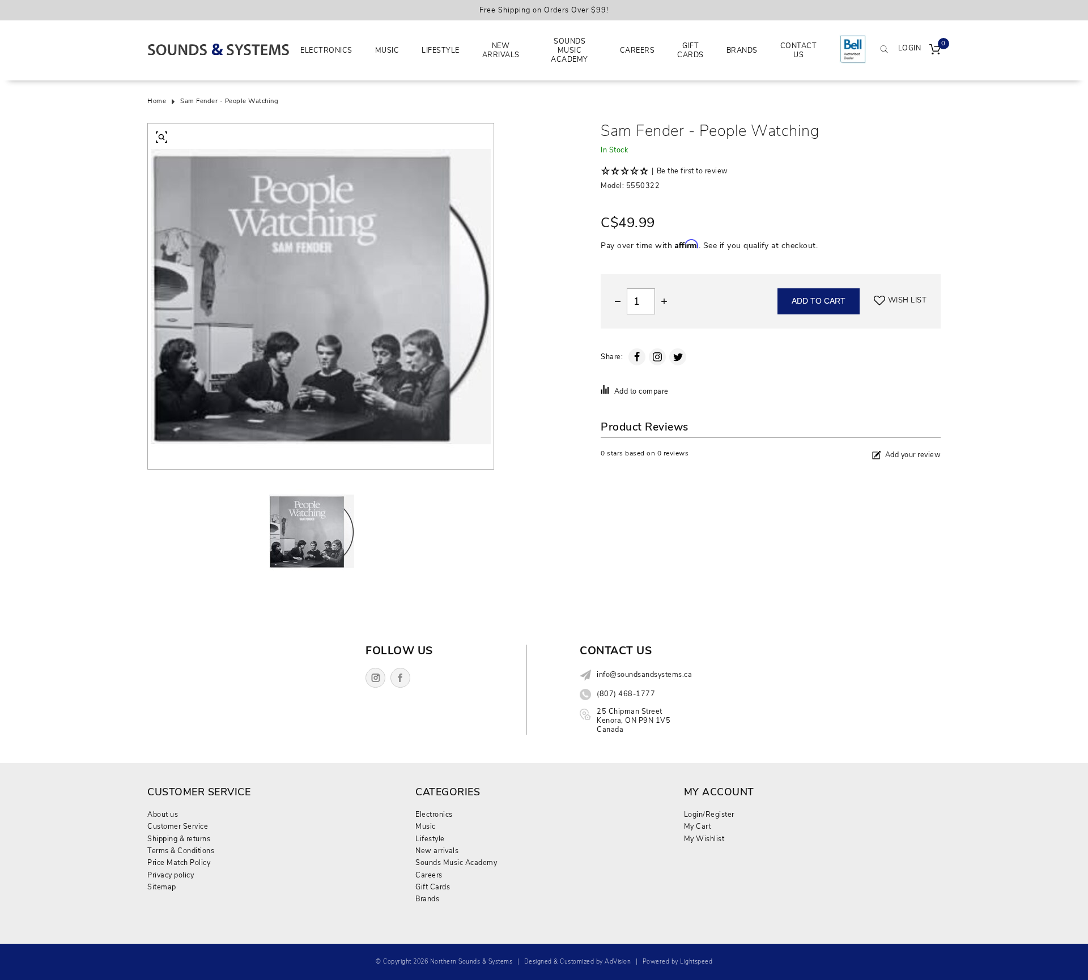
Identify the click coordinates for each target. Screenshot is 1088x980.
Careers (637, 50)
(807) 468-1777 (626, 693)
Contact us (798, 50)
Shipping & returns (178, 838)
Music (387, 50)
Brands (742, 50)
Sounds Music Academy (569, 50)
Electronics (326, 50)
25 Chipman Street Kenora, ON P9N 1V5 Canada (633, 720)
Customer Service (177, 826)
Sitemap (161, 887)
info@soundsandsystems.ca (644, 674)
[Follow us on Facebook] (400, 678)
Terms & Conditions (180, 850)
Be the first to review (692, 171)
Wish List (907, 300)
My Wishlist (704, 838)
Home (156, 101)
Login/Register (709, 814)
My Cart (697, 826)
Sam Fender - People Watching (229, 101)
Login (909, 48)
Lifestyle (441, 50)
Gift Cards (690, 50)
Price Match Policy (178, 862)
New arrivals (501, 50)
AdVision (618, 961)
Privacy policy (170, 875)
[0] (935, 50)
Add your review (913, 454)
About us (162, 814)
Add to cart (818, 301)
